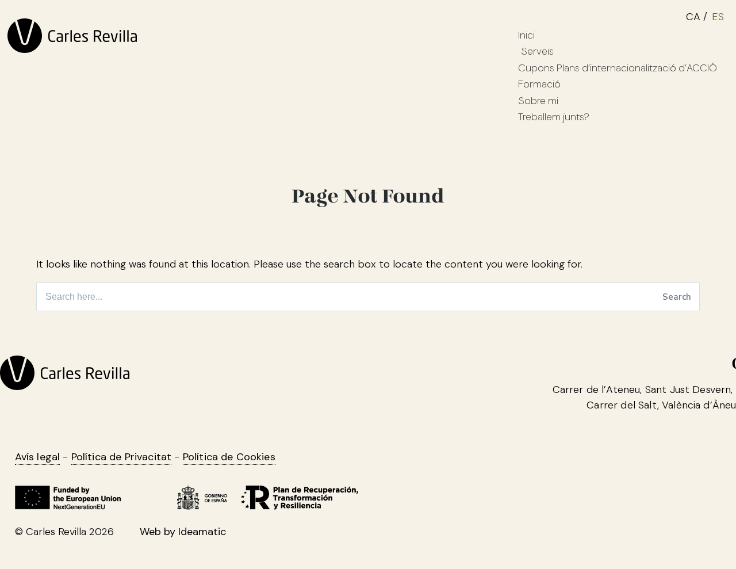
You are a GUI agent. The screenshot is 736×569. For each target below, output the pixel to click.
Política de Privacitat (121, 488)
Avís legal (37, 488)
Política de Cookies (229, 488)
